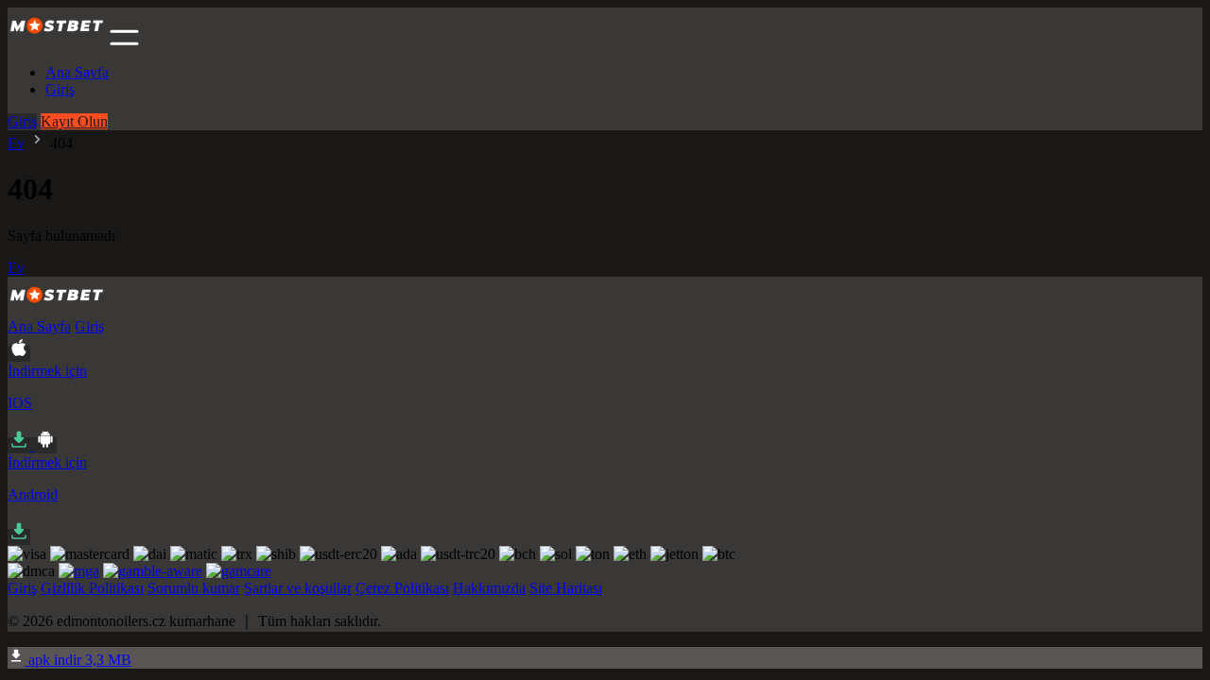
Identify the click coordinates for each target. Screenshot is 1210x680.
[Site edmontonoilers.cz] (57, 40)
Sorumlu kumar (193, 588)
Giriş (60, 89)
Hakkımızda (489, 588)
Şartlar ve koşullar (298, 588)
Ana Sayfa (77, 72)
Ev (16, 143)
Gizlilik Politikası (92, 588)
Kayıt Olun (74, 121)
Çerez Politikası (402, 588)
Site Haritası (565, 588)
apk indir (78, 660)
